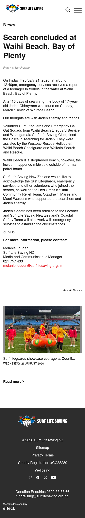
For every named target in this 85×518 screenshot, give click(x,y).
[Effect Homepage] (9, 508)
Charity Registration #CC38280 (42, 462)
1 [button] (37, 401)
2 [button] (42, 401)
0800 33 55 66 (58, 491)
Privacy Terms (42, 454)
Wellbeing (42, 470)
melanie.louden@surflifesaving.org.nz (32, 265)
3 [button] (48, 401)
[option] (42, 348)
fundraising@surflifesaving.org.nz (42, 495)
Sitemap (42, 447)
